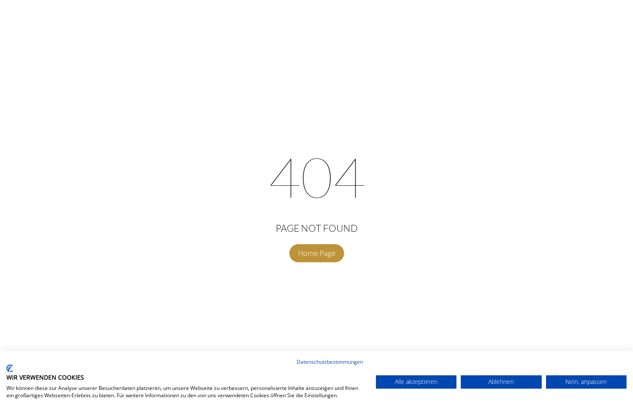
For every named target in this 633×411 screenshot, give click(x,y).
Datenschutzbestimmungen (330, 361)
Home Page (316, 253)
